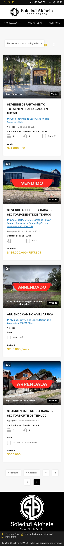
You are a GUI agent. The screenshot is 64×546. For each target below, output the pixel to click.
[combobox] (24, 43)
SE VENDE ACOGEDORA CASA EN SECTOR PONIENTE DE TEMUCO (30, 212)
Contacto (54, 23)
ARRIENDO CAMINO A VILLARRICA (30, 314)
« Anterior (31, 472)
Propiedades (11, 23)
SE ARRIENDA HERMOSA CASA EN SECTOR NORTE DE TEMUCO (30, 413)
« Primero (13, 472)
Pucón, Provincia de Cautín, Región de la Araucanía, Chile (28, 120)
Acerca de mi (35, 23)
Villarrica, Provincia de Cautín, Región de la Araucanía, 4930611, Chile (29, 322)
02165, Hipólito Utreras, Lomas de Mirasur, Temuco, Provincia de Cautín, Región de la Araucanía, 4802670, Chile (29, 223)
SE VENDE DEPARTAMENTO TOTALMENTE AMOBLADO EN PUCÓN (27, 109)
